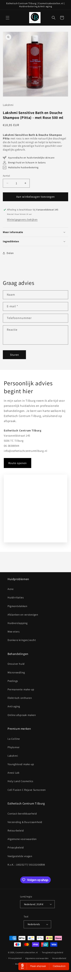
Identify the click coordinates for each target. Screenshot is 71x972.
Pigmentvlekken (17, 606)
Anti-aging (14, 706)
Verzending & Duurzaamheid (25, 822)
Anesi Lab (13, 772)
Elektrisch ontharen (20, 698)
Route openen (17, 463)
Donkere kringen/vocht (22, 640)
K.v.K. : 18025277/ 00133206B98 (26, 864)
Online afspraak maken (22, 715)
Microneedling (16, 672)
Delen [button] (10, 253)
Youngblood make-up (21, 764)
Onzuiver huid (16, 663)
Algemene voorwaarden (22, 839)
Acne (10, 589)
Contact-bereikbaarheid (22, 813)
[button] (7, 18)
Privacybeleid (16, 847)
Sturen (14, 354)
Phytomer (14, 747)
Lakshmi (13, 755)
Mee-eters (14, 631)
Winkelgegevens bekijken (22, 219)
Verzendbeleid (59, 958)
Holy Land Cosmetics (20, 781)
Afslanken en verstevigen (23, 614)
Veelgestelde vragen (20, 856)
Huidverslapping (18, 623)
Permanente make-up (21, 689)
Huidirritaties (16, 597)
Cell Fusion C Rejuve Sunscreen (27, 790)
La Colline (14, 738)
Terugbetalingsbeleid (52, 952)
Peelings (13, 681)
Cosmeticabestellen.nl (27, 952)
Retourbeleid (16, 830)
